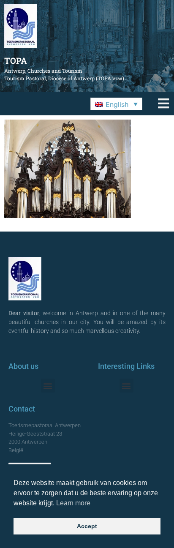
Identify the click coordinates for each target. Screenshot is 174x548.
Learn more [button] (73, 503)
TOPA (15, 60)
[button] (116, 104)
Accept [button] (87, 526)
